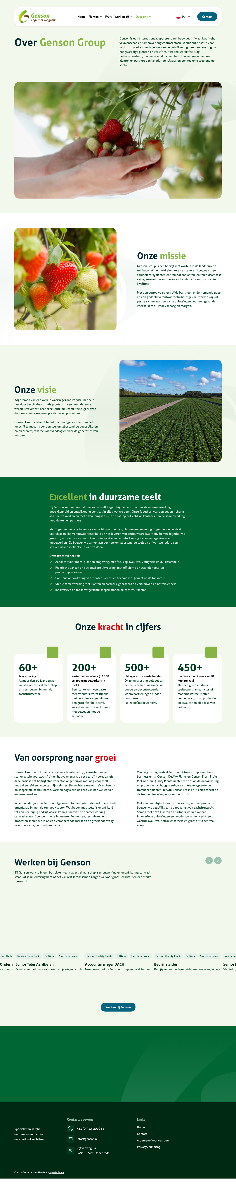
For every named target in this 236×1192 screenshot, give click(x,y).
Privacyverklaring (148, 1147)
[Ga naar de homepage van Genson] (37, 16)
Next (218, 860)
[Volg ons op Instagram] (198, 1172)
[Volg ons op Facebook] (215, 1172)
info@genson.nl (87, 1139)
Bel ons (28, 1087)
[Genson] (30, 1119)
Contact (207, 16)
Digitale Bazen (56, 1172)
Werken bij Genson (118, 1007)
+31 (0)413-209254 (90, 1128)
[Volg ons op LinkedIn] (182, 1172)
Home (141, 1127)
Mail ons (54, 1087)
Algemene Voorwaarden (153, 1140)
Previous (209, 860)
